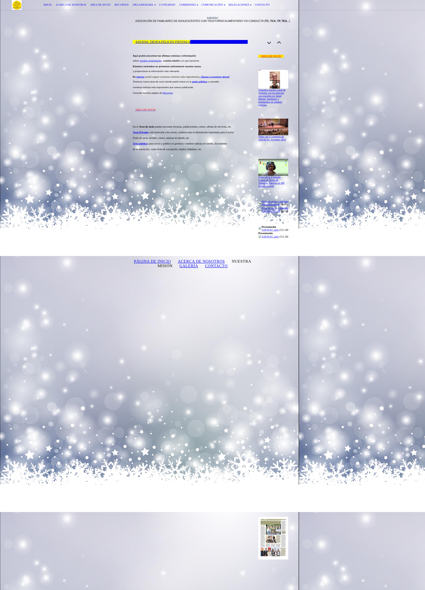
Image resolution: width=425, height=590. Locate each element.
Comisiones (187, 4)
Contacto (262, 4)
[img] (16, 5)
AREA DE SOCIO (100, 4)
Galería (188, 266)
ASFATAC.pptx (270, 229)
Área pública (140, 143)
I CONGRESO (167, 4)
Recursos (122, 4)
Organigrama (143, 4)
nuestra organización (150, 60)
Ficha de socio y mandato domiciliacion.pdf (275, 203)
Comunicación (212, 4)
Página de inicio (152, 261)
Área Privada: (141, 132)
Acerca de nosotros (71, 4)
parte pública (199, 81)
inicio (47, 4)
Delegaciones (238, 4)
